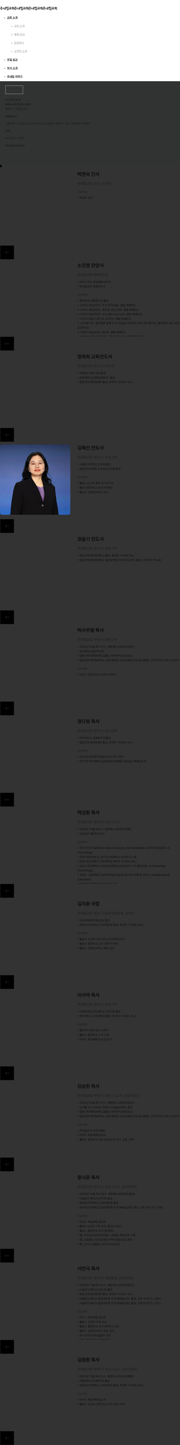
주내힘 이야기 (14, 76)
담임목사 (19, 43)
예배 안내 (19, 34)
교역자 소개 (20, 51)
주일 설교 (12, 59)
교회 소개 (12, 17)
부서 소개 (12, 68)
